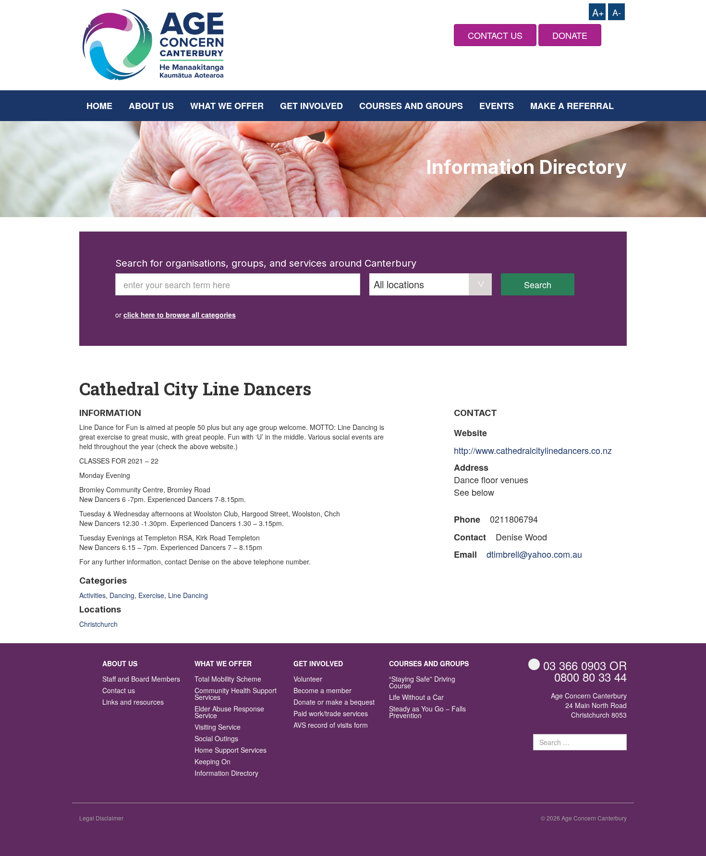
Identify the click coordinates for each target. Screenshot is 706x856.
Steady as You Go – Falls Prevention (427, 712)
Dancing (122, 595)
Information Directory (226, 774)
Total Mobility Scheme (228, 679)
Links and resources (133, 702)
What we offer (227, 105)
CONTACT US (495, 35)
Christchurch (98, 624)
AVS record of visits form (330, 725)
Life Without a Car (416, 698)
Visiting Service (218, 727)
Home (99, 105)
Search (537, 284)
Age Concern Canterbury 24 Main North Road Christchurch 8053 (589, 705)
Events (496, 105)
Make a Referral (572, 105)
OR (585, 665)
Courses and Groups (411, 105)
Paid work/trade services (330, 714)
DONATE (569, 35)
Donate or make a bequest (334, 702)
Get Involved (311, 105)
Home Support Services (231, 750)
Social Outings (216, 739)
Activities (92, 595)
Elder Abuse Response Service (229, 712)
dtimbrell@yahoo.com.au (534, 554)
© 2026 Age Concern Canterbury (584, 818)
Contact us (118, 691)
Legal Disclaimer (101, 818)
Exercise (151, 595)
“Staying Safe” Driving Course (422, 682)
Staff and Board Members (141, 679)
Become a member (322, 691)
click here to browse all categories (179, 314)
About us (151, 105)
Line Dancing (188, 595)
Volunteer (307, 679)
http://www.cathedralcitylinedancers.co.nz (533, 450)
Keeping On (213, 762)
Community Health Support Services (236, 694)
